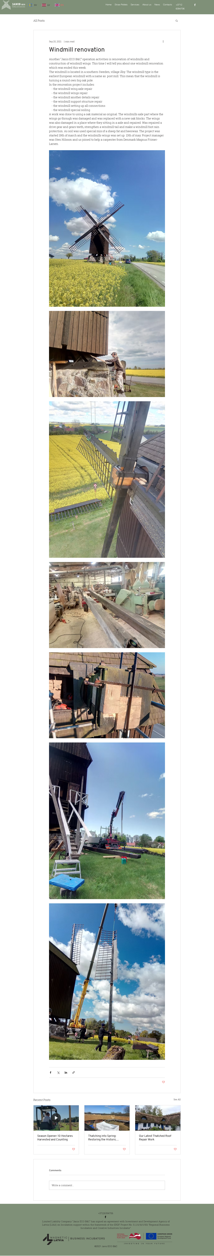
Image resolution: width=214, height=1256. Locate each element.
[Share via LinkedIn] (65, 1072)
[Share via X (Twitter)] (58, 1072)
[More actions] (163, 41)
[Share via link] (73, 1072)
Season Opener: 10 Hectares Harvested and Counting (55, 1138)
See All (177, 1099)
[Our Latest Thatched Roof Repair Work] (157, 1118)
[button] (176, 20)
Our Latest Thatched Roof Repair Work (155, 1138)
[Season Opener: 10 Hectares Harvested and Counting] (56, 1118)
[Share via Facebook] (50, 1072)
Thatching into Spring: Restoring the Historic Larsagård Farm (102, 1138)
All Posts (39, 20)
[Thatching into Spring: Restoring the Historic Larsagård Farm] (107, 1118)
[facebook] (194, 4)
